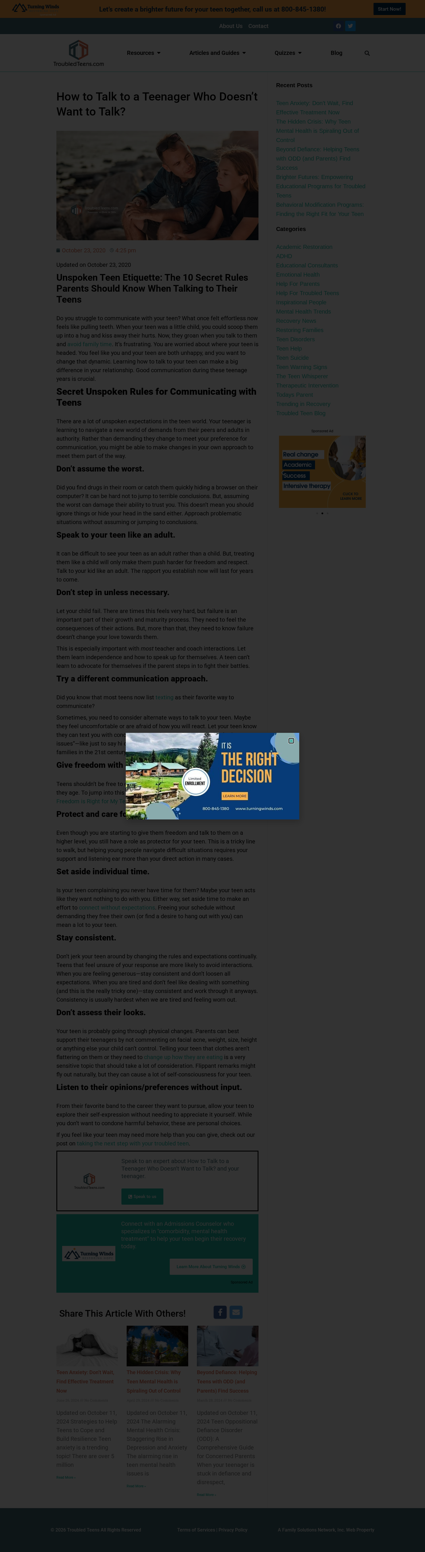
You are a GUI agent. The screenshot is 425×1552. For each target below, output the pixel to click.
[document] (212, 776)
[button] (291, 741)
